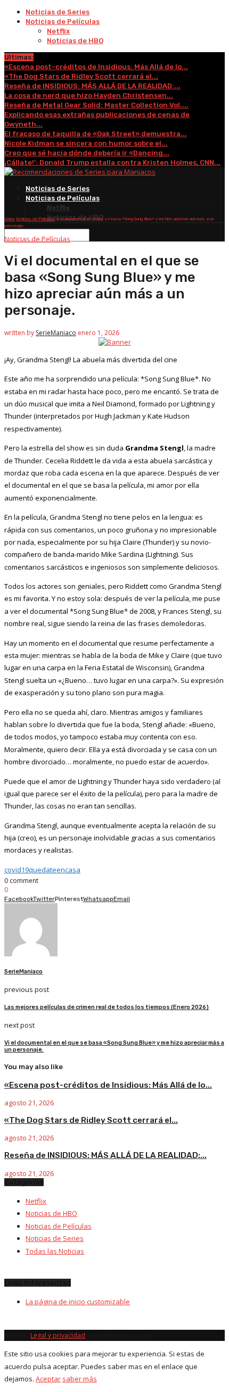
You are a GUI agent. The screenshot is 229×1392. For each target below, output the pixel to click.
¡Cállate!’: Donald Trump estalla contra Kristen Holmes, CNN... (112, 162)
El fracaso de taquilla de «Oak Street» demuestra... (95, 134)
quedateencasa (54, 869)
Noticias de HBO (75, 41)
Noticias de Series (57, 12)
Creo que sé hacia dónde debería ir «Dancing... (86, 153)
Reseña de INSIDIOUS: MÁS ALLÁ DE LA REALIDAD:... (92, 86)
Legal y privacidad (57, 1335)
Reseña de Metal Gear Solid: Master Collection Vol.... (96, 105)
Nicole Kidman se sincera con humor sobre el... (86, 143)
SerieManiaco (56, 332)
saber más (79, 1378)
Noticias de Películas (63, 22)
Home (9, 218)
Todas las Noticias (55, 1251)
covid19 (16, 869)
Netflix (58, 31)
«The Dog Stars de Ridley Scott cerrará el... (81, 76)
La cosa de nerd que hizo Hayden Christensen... (88, 95)
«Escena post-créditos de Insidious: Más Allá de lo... (96, 67)
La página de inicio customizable (78, 1301)
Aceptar (48, 1378)
